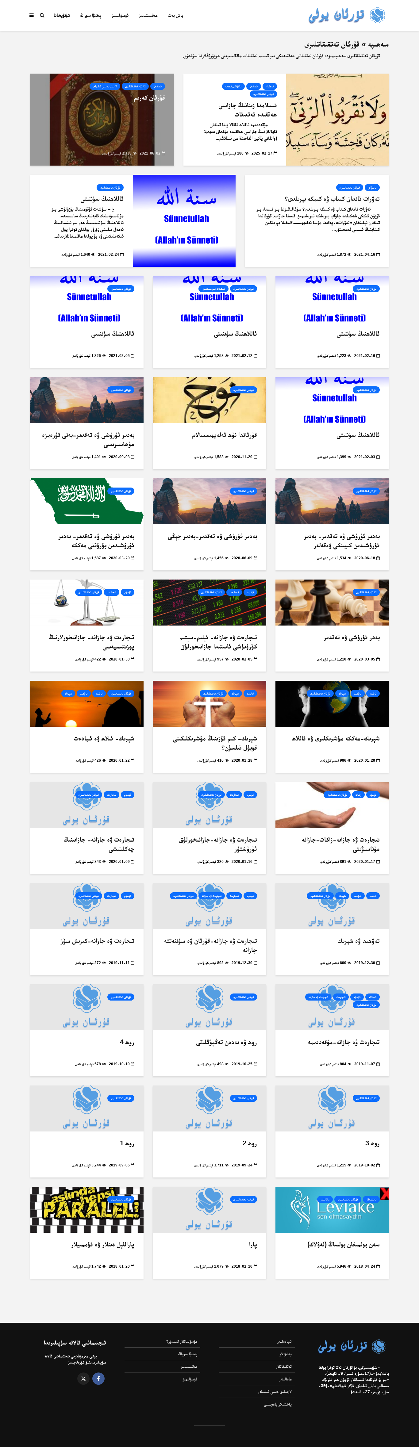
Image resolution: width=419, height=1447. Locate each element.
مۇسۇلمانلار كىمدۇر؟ (181, 1341)
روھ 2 (250, 1143)
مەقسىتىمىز (148, 15)
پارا (253, 1244)
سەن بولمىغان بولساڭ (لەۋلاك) (343, 1244)
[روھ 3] (332, 1108)
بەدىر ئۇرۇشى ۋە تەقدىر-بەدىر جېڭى (212, 536)
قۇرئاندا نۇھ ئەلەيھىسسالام (224, 434)
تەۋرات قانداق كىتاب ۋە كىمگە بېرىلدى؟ (332, 198)
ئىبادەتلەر (284, 1341)
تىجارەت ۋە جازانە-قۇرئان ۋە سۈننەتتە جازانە (210, 945)
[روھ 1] (87, 1108)
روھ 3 (372, 1143)
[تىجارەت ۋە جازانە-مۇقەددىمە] (332, 1007)
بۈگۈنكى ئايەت (233, 86)
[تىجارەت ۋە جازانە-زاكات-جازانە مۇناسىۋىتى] (332, 804)
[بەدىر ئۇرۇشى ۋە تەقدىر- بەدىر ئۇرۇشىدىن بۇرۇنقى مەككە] (87, 501)
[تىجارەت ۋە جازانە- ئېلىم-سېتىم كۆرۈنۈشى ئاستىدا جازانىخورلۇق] (209, 602)
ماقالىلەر (325, 1199)
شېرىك (342, 693)
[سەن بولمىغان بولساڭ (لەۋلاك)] (332, 1209)
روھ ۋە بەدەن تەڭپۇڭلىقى (226, 1042)
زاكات (358, 794)
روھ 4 (127, 1042)
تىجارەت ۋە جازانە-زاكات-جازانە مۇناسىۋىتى (341, 844)
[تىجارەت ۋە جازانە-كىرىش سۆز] (87, 906)
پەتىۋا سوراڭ (90, 15)
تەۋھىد (357, 693)
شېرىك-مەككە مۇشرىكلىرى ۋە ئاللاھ (336, 738)
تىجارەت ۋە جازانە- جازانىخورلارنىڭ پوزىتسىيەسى (91, 641)
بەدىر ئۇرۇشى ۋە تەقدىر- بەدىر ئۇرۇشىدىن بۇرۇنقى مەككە (96, 540)
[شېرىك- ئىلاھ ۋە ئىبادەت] (87, 703)
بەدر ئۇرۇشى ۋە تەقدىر (352, 637)
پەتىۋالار (372, 187)
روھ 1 (127, 1143)
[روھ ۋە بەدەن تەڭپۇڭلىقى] (209, 1007)
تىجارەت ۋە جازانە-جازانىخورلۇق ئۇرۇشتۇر (218, 844)
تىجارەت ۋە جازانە (211, 896)
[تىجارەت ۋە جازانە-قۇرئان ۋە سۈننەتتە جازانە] (209, 906)
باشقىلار (254, 86)
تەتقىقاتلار (371, 1199)
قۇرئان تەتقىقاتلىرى (263, 94)
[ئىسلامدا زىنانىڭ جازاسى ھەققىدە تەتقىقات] (337, 119)
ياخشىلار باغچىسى (278, 1404)
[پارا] (209, 1209)
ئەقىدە (373, 693)
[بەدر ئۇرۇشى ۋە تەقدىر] (332, 602)
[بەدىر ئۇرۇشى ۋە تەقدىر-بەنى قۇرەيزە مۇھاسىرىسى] (87, 400)
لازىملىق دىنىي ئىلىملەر (105, 86)
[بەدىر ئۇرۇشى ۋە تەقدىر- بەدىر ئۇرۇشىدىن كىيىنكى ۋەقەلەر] (332, 501)
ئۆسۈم (250, 592)
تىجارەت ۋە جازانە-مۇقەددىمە (344, 1042)
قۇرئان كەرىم (149, 97)
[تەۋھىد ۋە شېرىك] (332, 906)
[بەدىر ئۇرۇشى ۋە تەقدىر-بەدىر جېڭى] (209, 501)
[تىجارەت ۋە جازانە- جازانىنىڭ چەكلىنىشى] (87, 804)
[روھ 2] (209, 1108)
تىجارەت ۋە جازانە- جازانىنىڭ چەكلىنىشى (99, 844)
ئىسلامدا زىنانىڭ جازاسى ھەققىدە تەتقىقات (248, 109)
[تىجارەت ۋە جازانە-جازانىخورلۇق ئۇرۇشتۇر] (209, 804)
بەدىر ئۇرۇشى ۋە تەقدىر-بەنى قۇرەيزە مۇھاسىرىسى (88, 439)
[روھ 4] (87, 1007)
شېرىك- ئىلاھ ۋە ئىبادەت (104, 738)
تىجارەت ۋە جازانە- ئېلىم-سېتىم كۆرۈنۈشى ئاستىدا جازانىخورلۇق (218, 641)
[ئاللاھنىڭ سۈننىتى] (184, 220)
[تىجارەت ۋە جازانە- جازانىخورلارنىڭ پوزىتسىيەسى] (87, 602)
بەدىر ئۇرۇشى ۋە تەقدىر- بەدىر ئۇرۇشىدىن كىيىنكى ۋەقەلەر (342, 540)
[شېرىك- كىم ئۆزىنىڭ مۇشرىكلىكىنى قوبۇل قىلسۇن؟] (209, 703)
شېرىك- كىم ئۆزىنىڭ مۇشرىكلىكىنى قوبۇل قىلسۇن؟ (215, 742)
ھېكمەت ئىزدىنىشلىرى (213, 288)
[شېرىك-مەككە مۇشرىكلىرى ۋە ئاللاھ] (332, 703)
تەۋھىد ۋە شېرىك (359, 940)
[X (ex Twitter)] (83, 1378)
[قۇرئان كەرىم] (102, 119)
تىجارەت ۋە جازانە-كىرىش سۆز (97, 940)
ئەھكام (270, 86)
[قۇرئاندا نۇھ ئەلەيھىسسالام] (209, 400)
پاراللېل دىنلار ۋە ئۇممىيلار (102, 1244)
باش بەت (175, 15)
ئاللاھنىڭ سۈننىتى (102, 198)
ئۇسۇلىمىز (120, 15)
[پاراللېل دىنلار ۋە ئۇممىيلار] (87, 1209)
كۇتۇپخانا (62, 15)
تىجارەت (234, 592)
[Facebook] (98, 1378)
